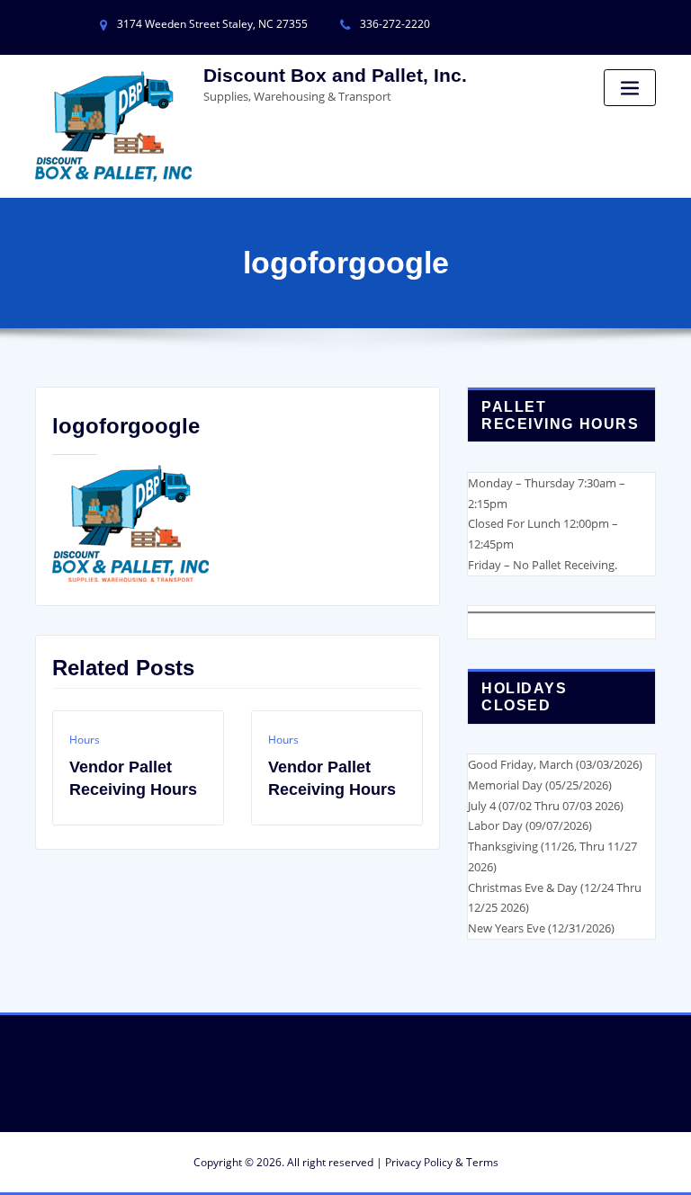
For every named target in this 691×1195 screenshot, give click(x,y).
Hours (84, 739)
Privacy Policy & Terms (441, 1162)
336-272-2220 (395, 23)
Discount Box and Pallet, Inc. (335, 75)
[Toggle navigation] (630, 87)
